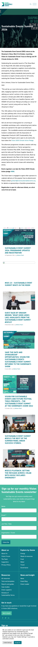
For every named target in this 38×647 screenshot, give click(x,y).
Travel (6, 347)
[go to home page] (6, 4)
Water (22, 562)
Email (3, 515)
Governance (12, 389)
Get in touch (6, 613)
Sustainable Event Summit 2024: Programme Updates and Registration (18, 250)
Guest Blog (23, 581)
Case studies (5, 587)
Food (22, 559)
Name (3, 506)
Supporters (5, 562)
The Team (4, 559)
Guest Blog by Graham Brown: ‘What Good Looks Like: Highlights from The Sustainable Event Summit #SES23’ (18, 317)
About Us (4, 553)
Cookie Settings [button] (8, 642)
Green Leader (24, 584)
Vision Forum (5, 556)
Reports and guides (7, 584)
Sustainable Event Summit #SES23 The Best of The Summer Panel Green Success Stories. (18, 439)
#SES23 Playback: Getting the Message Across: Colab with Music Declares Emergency (18, 474)
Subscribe (6, 542)
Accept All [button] (17, 642)
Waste (11, 347)
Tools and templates (7, 581)
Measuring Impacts (24, 344)
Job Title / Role (6, 524)
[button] (2, 618)
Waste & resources (26, 556)
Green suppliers (6, 590)
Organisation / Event (8, 533)
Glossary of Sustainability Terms (8, 594)
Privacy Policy (5, 565)
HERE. (13, 171)
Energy (6, 344)
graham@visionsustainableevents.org (23, 181)
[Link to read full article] (19, 236)
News (22, 578)
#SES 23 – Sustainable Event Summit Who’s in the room (18, 284)
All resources (5, 578)
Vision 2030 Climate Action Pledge (22, 140)
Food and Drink (13, 344)
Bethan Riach (20, 255)
